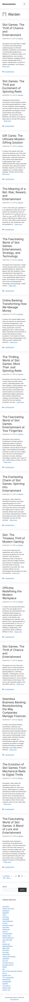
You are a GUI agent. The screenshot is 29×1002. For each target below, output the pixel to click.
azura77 (5, 931)
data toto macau (7, 925)
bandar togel (6, 936)
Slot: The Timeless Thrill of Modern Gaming (13, 538)
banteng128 (6, 979)
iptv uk (4, 973)
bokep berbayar (7, 946)
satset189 (5, 958)
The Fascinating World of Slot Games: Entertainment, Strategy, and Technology (13, 247)
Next (8, 878)
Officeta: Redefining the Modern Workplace (12, 593)
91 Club (4, 923)
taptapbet (5, 913)
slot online (5, 906)
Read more (6, 66)
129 (4, 878)
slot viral (5, 961)
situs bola (5, 917)
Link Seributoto (7, 933)
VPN (3, 942)
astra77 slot (6, 990)
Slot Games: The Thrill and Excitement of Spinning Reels (13, 86)
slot (3, 969)
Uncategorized (9, 72)
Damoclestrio (9, 4)
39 (22, 876)
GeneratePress (14, 999)
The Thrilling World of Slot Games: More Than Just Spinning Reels (12, 363)
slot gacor (5, 952)
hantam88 (5, 919)
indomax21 (5, 911)
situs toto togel (7, 940)
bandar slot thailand (8, 956)
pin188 (4, 967)
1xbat (4, 915)
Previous (6, 876)
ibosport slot (6, 975)
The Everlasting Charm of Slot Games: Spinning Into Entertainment (13, 483)
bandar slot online (8, 908)
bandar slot (6, 944)
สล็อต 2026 (6, 948)
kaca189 (5, 983)
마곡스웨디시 (6, 986)
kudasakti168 (6, 981)
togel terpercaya (7, 921)
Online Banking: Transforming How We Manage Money (14, 305)
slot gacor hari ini (7, 963)
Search (4, 886)
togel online (6, 954)
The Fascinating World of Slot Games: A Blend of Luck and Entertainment (13, 825)
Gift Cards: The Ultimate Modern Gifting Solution (13, 139)
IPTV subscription (8, 977)
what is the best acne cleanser (12, 971)
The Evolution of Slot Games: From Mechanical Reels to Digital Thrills (14, 769)
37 (16, 876)
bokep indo (6, 929)
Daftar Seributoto (8, 938)
